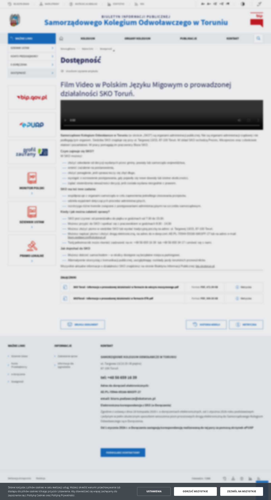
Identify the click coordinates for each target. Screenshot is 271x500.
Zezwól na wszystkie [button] (241, 491)
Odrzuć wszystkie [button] (195, 491)
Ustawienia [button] (153, 491)
